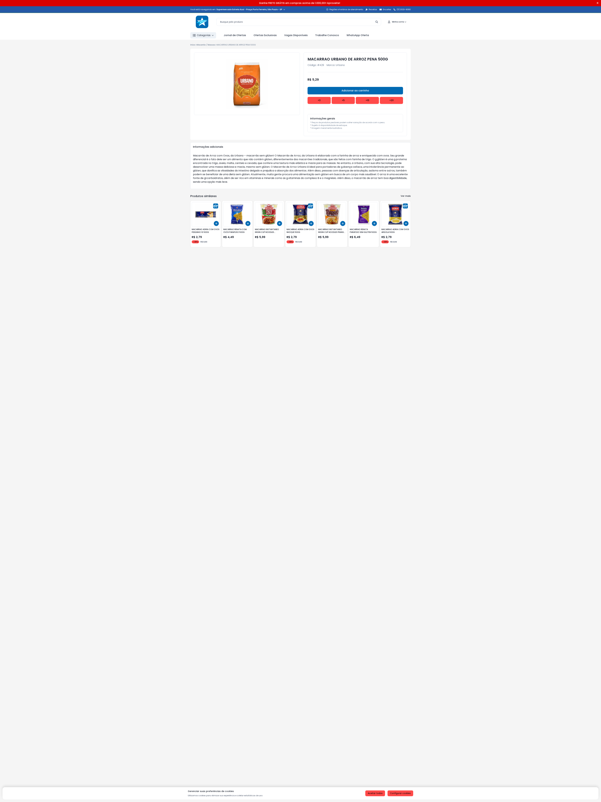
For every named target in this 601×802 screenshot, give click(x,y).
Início (192, 44)
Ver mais (406, 196)
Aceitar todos (375, 793)
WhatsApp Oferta (358, 35)
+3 (319, 100)
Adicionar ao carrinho (355, 90)
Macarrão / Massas (206, 44)
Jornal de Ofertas (235, 35)
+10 (367, 100)
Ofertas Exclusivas (265, 35)
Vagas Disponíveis (296, 35)
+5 (343, 100)
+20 (391, 100)
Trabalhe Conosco (327, 35)
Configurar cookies (400, 793)
